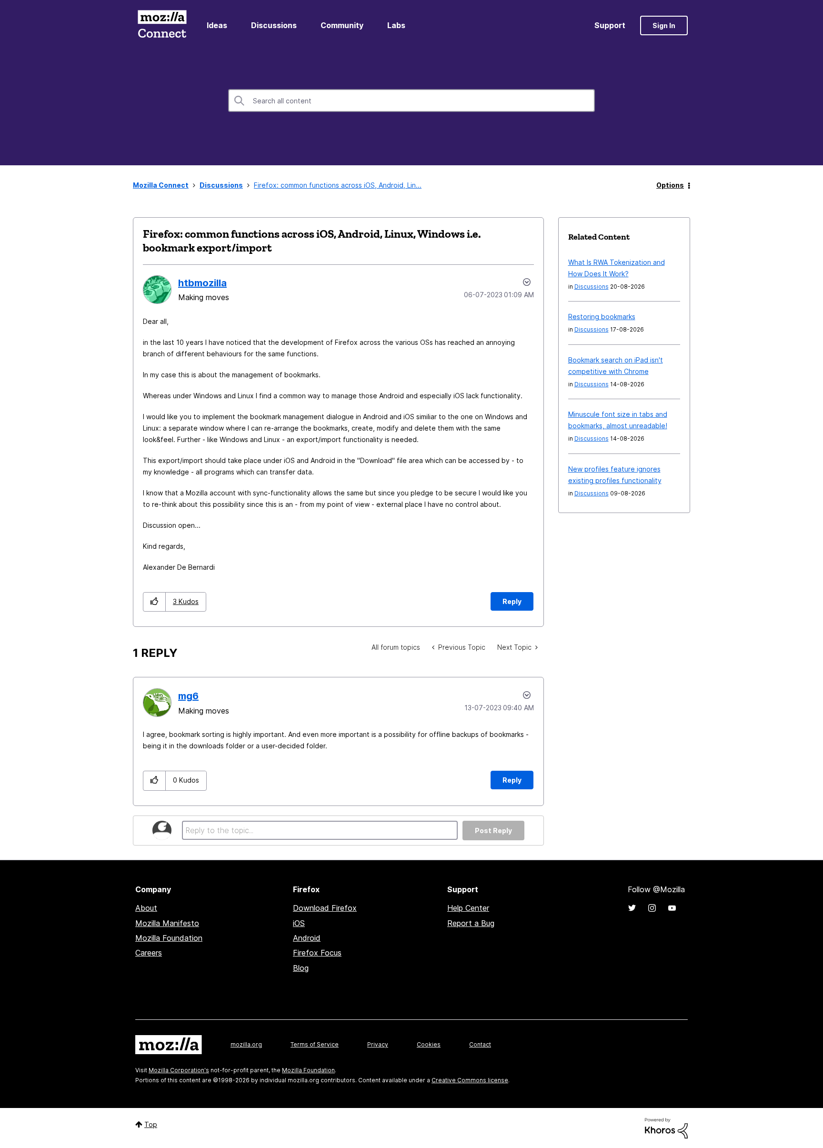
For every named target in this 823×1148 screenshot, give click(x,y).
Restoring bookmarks (601, 316)
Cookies (429, 1044)
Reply (512, 601)
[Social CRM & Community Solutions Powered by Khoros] (666, 1127)
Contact (480, 1044)
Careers (148, 952)
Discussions (274, 25)
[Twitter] (632, 908)
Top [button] (150, 1124)
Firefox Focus (317, 952)
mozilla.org (246, 1044)
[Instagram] (652, 908)
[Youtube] (672, 908)
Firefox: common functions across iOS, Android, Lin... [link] (338, 185)
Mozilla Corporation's (179, 1070)
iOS (299, 923)
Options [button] (670, 185)
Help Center (468, 908)
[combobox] (411, 100)
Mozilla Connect (162, 25)
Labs (396, 25)
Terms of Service (315, 1044)
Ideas (217, 25)
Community (342, 25)
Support (609, 25)
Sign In (663, 25)
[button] (154, 602)
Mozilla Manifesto (167, 923)
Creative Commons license (470, 1080)
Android (307, 938)
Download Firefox (325, 908)
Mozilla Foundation (168, 938)
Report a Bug (470, 923)
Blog (301, 968)
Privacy (377, 1044)
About (146, 908)
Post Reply (493, 830)
